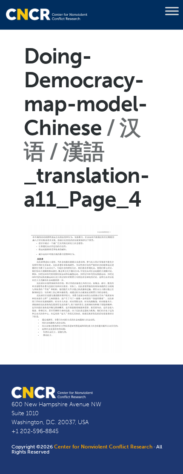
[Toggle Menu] (172, 11)
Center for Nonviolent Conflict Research (103, 447)
